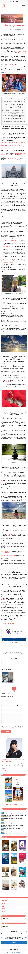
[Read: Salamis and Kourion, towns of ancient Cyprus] (2, 819)
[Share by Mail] (24, 662)
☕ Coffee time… (14, 120)
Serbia (23, 29)
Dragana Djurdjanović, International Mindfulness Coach (14, 122)
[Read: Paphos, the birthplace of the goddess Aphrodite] (2, 816)
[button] (26, 931)
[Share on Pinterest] (16, 662)
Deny (14, 945)
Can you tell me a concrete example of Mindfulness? (14, 108)
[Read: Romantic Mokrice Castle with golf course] (2, 826)
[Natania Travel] (11, 6)
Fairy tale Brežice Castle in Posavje (12, 828)
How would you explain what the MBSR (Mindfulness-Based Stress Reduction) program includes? (14, 112)
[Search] (20, 6)
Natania (14, 30)
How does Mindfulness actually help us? (14, 106)
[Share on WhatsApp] (12, 662)
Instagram (6, 903)
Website (18, 709)
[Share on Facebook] (3, 662)
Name (18, 701)
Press (17, 1)
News (20, 29)
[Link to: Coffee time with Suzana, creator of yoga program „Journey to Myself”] (7, 677)
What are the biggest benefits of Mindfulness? (14, 115)
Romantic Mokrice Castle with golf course (13, 825)
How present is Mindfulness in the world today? (14, 104)
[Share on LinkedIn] (20, 662)
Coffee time (16, 29)
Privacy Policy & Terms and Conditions (13, 952)
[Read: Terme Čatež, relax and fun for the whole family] (2, 833)
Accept (14, 942)
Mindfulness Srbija (12, 655)
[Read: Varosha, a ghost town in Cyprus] (2, 813)
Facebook (6, 900)
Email (18, 705)
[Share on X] (8, 662)
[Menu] (23, 6)
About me (12, 1)
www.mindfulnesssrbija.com (7, 623)
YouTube (6, 906)
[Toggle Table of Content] (23, 99)
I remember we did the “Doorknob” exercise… (14, 118)
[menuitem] (12, 1)
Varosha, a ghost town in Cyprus (11, 812)
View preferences (14, 949)
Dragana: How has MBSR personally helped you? (14, 116)
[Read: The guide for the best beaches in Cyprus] (2, 823)
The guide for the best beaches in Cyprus (13, 822)
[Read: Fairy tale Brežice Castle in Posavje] (2, 829)
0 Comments (9, 29)
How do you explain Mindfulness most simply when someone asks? (14, 102)
